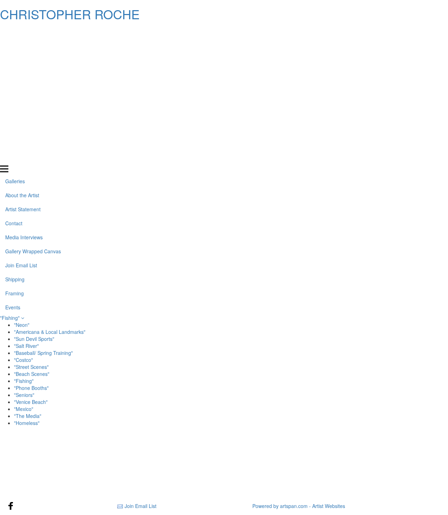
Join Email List (21, 115)
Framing (14, 143)
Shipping (14, 129)
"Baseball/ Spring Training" (43, 352)
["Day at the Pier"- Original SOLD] (372, 472)
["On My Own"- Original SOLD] (76, 472)
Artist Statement (23, 59)
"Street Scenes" (31, 366)
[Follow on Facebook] (10, 505)
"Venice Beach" (31, 401)
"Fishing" (10, 317)
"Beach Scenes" (31, 373)
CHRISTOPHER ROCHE (70, 14)
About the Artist (22, 45)
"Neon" (21, 324)
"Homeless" (27, 422)
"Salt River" (26, 345)
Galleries (15, 31)
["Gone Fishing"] (224, 455)
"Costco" (23, 359)
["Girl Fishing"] (372, 455)
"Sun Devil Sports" (34, 338)
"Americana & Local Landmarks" (49, 331)
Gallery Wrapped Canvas (33, 101)
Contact (13, 73)
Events (12, 157)
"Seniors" (24, 394)
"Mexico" (23, 408)
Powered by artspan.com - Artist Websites (298, 505)
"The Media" (27, 415)
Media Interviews (24, 87)
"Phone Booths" (31, 387)
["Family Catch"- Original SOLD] (224, 472)
